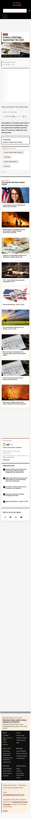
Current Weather (21, 751)
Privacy (18, 777)
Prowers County (20, 740)
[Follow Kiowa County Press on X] (5, 517)
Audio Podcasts (7, 773)
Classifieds (6, 776)
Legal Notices (7, 762)
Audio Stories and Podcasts (13, 152)
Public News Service (10, 161)
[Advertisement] (15, 85)
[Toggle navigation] (4, 16)
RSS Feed (19, 771)
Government (6, 751)
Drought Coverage (21, 756)
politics (7, 166)
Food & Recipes (7, 768)
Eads (17, 742)
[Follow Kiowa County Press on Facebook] (10, 517)
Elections (5, 744)
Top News (6, 735)
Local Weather (20, 758)
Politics (5, 742)
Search (18, 768)
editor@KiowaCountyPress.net (13, 795)
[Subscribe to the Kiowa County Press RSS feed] (16, 517)
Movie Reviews (7, 771)
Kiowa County (20, 735)
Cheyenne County (21, 738)
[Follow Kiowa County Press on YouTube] (21, 517)
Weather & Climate (21, 753)
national (7, 157)
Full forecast (6, 459)
